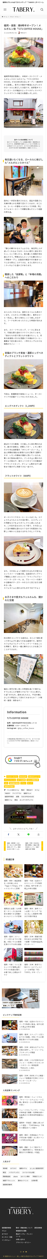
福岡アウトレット (9, 1180)
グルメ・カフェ (12, 776)
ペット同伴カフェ (13, 790)
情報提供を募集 (21, 1231)
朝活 (16, 800)
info (6, 783)
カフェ (37, 790)
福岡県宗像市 (7, 1184)
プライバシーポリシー (23, 1242)
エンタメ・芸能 (7, 1237)
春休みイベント (23, 1180)
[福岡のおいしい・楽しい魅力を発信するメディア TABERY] (23, 10)
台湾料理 (34, 1180)
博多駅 (5, 1168)
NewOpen (23, 776)
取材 (22, 790)
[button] (8, 835)
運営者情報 (38, 1228)
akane (15, 1176)
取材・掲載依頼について (24, 1228)
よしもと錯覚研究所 (36, 1168)
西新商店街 (6, 1176)
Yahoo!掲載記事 (32, 780)
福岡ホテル (23, 1168)
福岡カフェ (8, 800)
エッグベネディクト (26, 800)
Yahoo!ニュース (34, 776)
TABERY (7, 793)
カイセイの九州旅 (28, 1172)
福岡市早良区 (9, 786)
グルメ (23, 783)
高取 (17, 796)
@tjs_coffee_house (26, 728)
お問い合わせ (20, 1239)
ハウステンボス (14, 1172)
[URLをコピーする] (38, 835)
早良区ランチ (37, 1176)
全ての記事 (21, 780)
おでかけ (13, 1168)
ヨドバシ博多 (25, 1176)
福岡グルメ (27, 793)
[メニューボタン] (5, 10)
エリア (30, 783)
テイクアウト (16, 793)
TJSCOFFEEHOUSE (27, 796)
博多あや (30, 790)
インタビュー (6, 1240)
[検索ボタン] (42, 10)
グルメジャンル (10, 780)
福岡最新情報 (14, 783)
